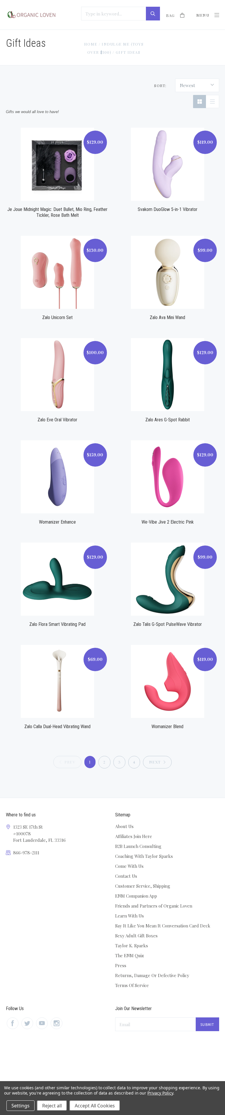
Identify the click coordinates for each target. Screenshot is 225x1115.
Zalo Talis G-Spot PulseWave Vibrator (167, 624)
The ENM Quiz (129, 955)
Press (120, 965)
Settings (20, 1105)
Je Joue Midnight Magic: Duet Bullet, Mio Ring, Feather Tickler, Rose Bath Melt (57, 212)
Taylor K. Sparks (131, 945)
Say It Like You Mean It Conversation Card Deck (162, 926)
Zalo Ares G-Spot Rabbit (167, 420)
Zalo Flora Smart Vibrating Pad (57, 624)
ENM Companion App (136, 896)
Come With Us (129, 866)
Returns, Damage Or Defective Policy (152, 975)
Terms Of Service (132, 985)
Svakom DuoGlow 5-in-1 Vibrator (167, 209)
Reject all (52, 1105)
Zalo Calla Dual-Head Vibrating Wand (57, 726)
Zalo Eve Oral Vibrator (57, 420)
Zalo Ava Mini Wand (167, 317)
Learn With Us (129, 916)
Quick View (57, 157)
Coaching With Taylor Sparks (144, 856)
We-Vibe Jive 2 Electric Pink (168, 522)
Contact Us (126, 876)
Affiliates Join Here (133, 836)
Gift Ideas (128, 52)
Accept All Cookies (95, 1105)
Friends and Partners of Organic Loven (153, 906)
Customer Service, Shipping (142, 886)
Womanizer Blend (167, 726)
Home (90, 43)
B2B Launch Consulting (138, 846)
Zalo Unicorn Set (57, 317)
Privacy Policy (160, 1093)
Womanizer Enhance (57, 522)
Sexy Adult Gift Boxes (136, 936)
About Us (124, 826)
